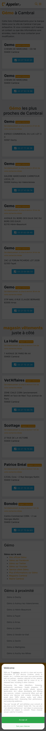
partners (16, 672)
